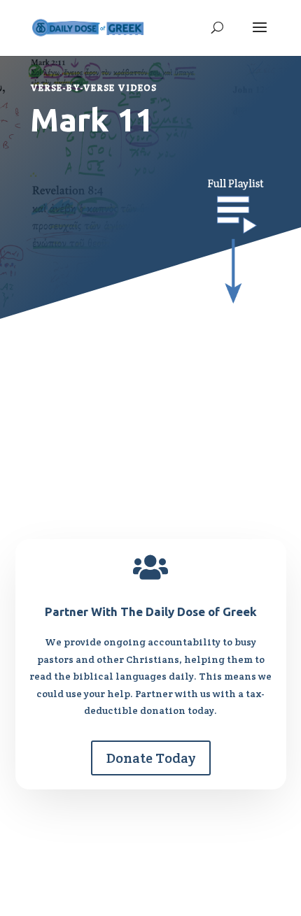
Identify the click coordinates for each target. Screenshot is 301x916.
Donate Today (150, 758)
